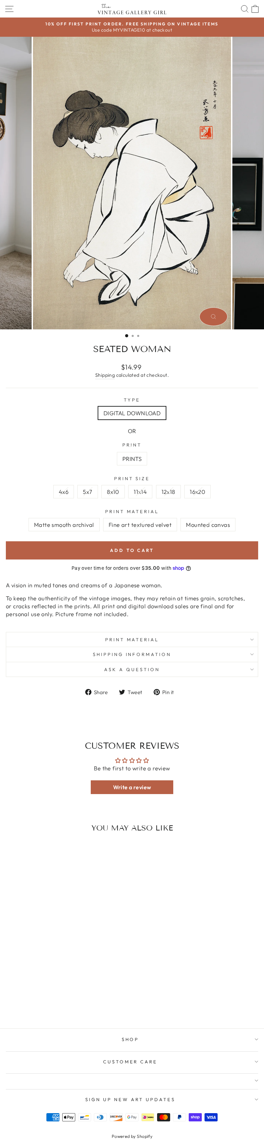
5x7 (87, 491)
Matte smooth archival (64, 524)
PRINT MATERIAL (132, 511)
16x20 (197, 491)
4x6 (63, 491)
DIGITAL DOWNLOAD (132, 413)
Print (132, 445)
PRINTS (132, 458)
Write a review (132, 787)
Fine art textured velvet (140, 524)
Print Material (132, 639)
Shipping (105, 375)
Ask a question (132, 669)
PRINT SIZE (132, 478)
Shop (130, 1039)
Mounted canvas (208, 524)
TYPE (132, 400)
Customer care (130, 1061)
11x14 (140, 491)
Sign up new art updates (130, 1099)
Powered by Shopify (132, 1136)
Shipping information (132, 654)
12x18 (168, 491)
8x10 (113, 491)
